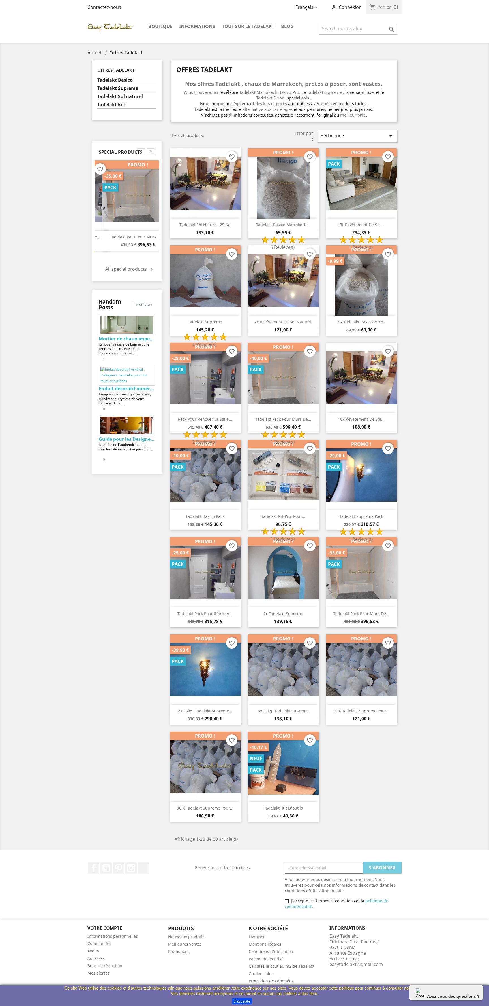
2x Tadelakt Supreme (283, 613)
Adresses (96, 958)
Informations (197, 26)
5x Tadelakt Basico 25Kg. (361, 322)
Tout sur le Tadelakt (248, 26)
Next (151, 152)
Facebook (93, 868)
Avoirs (93, 951)
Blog (287, 26)
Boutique (160, 26)
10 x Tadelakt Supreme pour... (361, 710)
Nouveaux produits (186, 936)
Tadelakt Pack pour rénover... (138, 237)
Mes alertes (98, 973)
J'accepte (241, 1001)
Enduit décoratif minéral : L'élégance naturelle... (127, 388)
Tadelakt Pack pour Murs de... (283, 419)
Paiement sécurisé (266, 958)
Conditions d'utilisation (271, 951)
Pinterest (118, 868)
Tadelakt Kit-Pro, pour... (283, 516)
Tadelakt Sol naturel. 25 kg (205, 224)
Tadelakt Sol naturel (120, 96)
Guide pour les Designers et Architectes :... (127, 439)
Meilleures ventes (185, 944)
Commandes (99, 943)
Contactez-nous (104, 7)
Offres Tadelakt (116, 70)
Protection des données (271, 981)
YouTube (106, 868)
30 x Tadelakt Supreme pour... (205, 808)
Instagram (131, 868)
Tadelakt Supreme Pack (361, 516)
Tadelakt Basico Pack (205, 516)
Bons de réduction (104, 965)
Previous (141, 152)
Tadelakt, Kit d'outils (283, 808)
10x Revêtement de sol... (361, 419)
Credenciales (261, 973)
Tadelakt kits (111, 105)
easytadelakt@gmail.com (356, 964)
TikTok (143, 868)
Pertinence (357, 135)
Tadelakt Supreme (117, 88)
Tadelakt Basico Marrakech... (283, 224)
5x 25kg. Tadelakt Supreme (283, 710)
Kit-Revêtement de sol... (361, 224)
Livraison (257, 936)
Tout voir (144, 304)
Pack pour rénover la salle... (205, 419)
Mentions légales (265, 944)
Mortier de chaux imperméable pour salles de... (127, 339)
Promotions (179, 951)
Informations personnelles (112, 936)
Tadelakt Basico (115, 80)
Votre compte (104, 928)
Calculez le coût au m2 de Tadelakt (281, 966)
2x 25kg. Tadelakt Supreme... (205, 710)
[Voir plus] (139, 353)
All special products (130, 269)
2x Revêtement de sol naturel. (283, 322)
